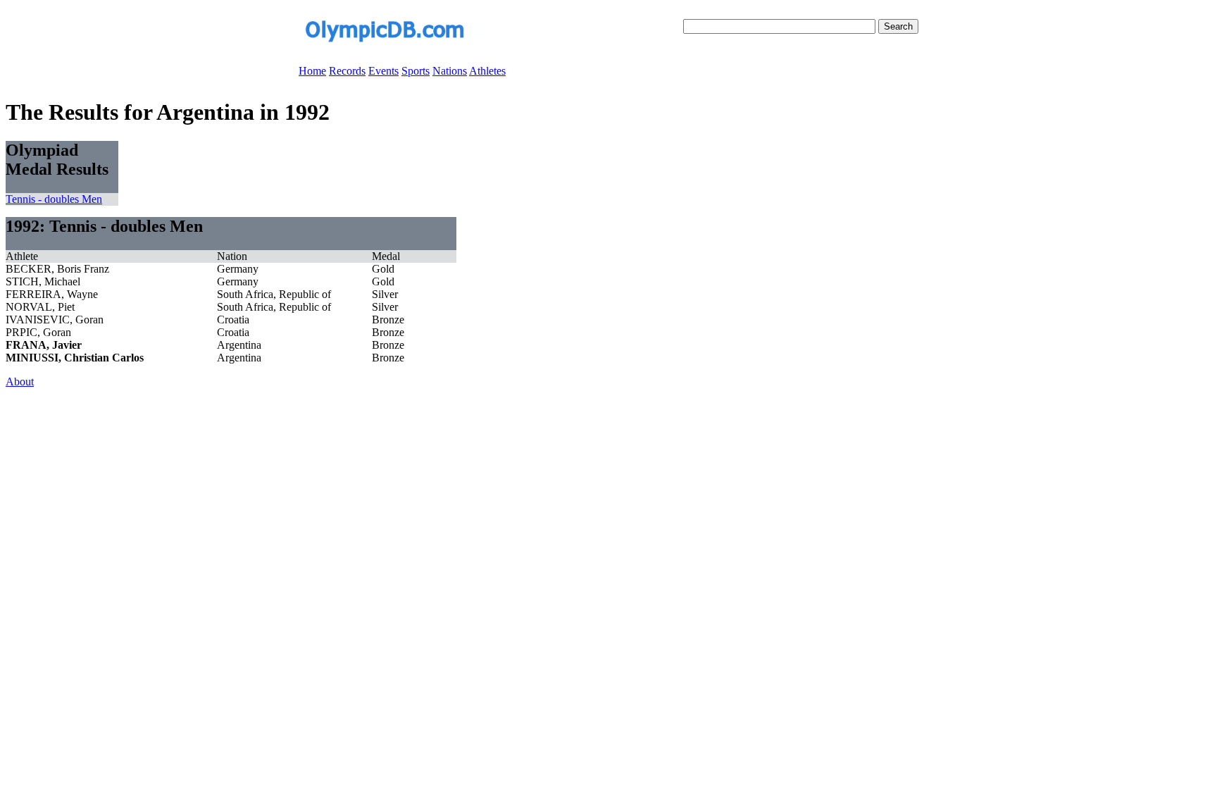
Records (347, 71)
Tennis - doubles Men (54, 199)
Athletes (487, 71)
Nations (449, 71)
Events (383, 71)
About (20, 382)
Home (312, 71)
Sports (415, 71)
